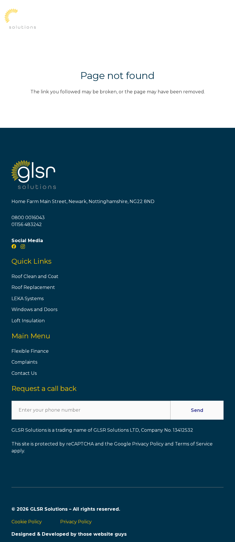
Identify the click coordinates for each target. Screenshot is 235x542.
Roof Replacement (33, 287)
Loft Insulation (28, 320)
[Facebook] (13, 246)
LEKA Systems (27, 298)
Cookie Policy (26, 521)
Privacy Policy (76, 521)
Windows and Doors (34, 309)
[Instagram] (23, 246)
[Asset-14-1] (20, 19)
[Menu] (227, 18)
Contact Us (24, 373)
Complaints (24, 362)
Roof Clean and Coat (34, 276)
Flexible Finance (30, 351)
